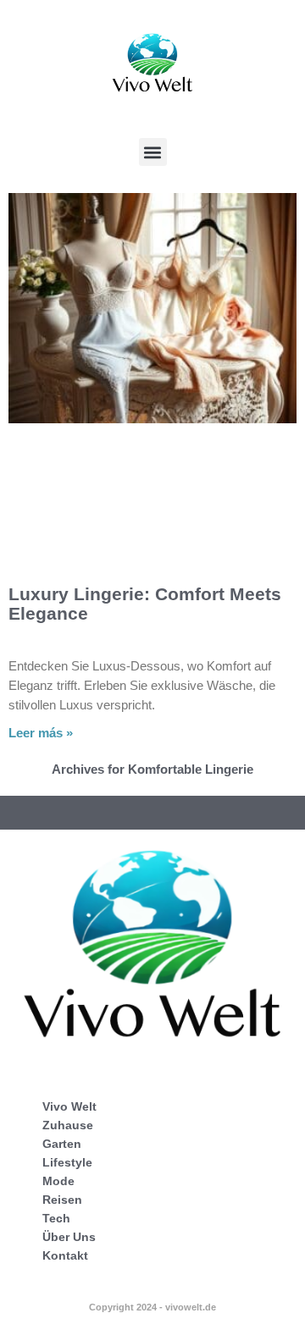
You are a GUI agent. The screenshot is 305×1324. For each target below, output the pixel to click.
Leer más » (40, 732)
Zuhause (67, 1125)
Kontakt (65, 1255)
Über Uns (69, 1237)
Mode (58, 1181)
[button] (153, 152)
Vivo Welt (69, 1106)
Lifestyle (67, 1162)
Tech (56, 1218)
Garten (61, 1143)
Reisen (62, 1199)
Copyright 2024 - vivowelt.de (152, 1307)
